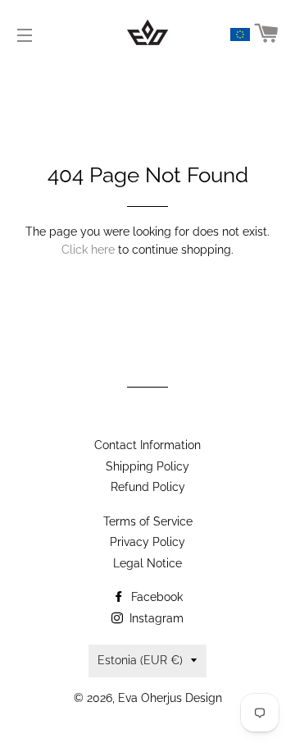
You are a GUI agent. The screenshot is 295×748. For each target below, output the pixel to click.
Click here (88, 249)
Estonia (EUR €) (140, 660)
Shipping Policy (147, 466)
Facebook (155, 596)
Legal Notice (147, 563)
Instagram (155, 618)
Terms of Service (148, 521)
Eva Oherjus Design (170, 697)
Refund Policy (148, 486)
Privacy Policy (147, 541)
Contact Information (147, 445)
